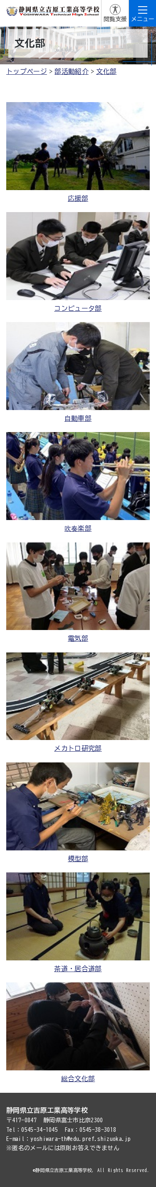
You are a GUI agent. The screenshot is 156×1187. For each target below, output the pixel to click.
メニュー (142, 19)
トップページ (26, 71)
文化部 (106, 71)
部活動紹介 (71, 71)
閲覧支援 (115, 19)
